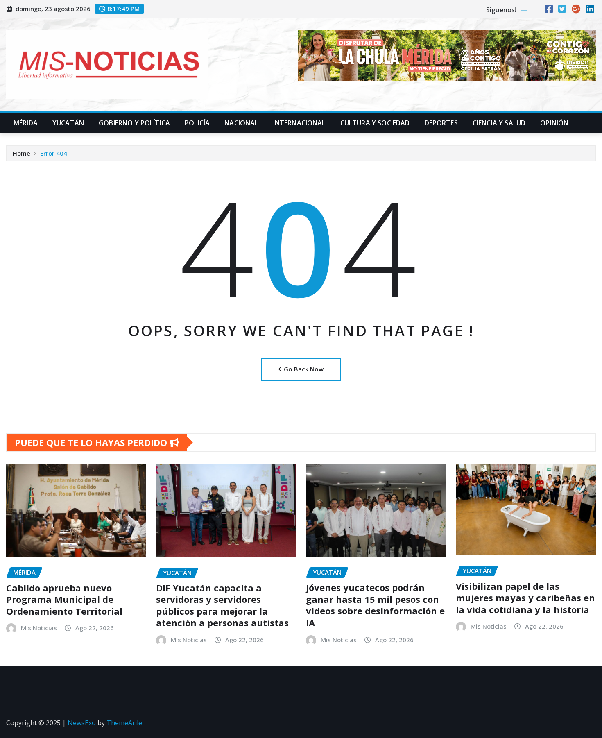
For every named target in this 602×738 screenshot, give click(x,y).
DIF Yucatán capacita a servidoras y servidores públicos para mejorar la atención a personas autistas (222, 605)
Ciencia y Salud (499, 122)
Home (21, 153)
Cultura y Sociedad (375, 122)
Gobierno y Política (134, 122)
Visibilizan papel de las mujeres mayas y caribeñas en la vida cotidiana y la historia (525, 598)
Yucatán (68, 122)
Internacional (299, 122)
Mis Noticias (39, 628)
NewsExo (82, 722)
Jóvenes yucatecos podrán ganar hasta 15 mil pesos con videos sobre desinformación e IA (375, 605)
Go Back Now (304, 369)
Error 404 (53, 153)
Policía (197, 122)
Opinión (554, 122)
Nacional (241, 122)
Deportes (441, 122)
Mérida (26, 122)
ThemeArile (124, 722)
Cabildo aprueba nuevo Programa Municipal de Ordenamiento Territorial (64, 599)
